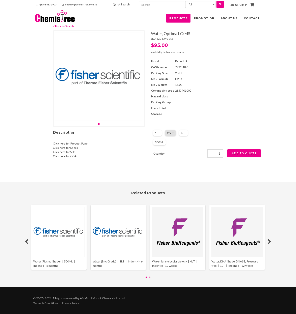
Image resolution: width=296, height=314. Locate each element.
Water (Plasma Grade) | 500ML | (54, 263)
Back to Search (64, 26)
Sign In (243, 4)
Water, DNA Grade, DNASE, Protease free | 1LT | (234, 263)
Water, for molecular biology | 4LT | (175, 263)
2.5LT (170, 133)
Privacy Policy (70, 303)
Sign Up (234, 4)
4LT (183, 133)
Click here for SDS (64, 152)
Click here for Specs (65, 147)
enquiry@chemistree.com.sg (81, 4)
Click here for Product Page (70, 143)
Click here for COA (65, 156)
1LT (157, 133)
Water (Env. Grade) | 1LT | (118, 263)
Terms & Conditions (45, 303)
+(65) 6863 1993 (47, 4)
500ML (159, 142)
